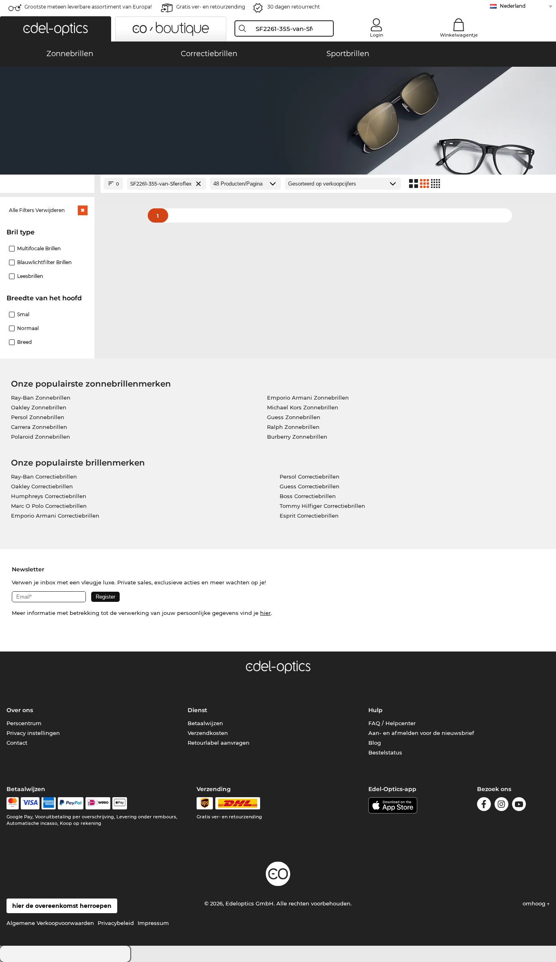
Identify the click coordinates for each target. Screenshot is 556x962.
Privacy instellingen (33, 733)
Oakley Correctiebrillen (42, 486)
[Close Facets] (47, 184)
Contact (17, 742)
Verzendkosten (208, 733)
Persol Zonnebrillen (37, 417)
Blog (374, 742)
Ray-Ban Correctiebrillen (44, 476)
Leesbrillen (30, 276)
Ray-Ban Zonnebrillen (40, 397)
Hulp (375, 710)
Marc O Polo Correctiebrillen (49, 506)
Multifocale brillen (39, 248)
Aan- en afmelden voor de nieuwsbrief (421, 733)
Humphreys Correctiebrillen (48, 496)
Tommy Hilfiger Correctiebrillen (322, 506)
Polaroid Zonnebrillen (40, 436)
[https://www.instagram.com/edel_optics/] (501, 805)
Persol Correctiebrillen (309, 476)
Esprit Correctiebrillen (309, 515)
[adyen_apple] (119, 803)
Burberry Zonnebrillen (297, 436)
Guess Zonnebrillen (293, 417)
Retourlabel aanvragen (219, 742)
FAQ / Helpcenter (392, 723)
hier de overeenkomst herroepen (62, 906)
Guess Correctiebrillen (309, 486)
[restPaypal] (70, 803)
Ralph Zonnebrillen (293, 427)
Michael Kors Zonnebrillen (302, 407)
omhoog (535, 903)
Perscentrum (24, 723)
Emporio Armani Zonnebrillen (308, 397)
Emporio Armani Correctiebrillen (55, 515)
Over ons (20, 710)
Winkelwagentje (459, 35)
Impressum (153, 923)
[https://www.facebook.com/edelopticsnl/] (484, 805)
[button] (55, 29)
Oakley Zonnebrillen (38, 407)
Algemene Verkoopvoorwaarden (50, 923)
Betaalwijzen (205, 723)
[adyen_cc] (13, 803)
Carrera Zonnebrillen (39, 427)
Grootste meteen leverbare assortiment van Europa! (88, 7)
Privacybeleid (116, 923)
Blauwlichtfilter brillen (44, 262)
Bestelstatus (385, 752)
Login (376, 35)
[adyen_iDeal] (98, 803)
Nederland (512, 6)
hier (265, 613)
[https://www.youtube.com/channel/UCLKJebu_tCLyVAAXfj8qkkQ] (519, 805)
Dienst (197, 710)
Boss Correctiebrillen (308, 496)
